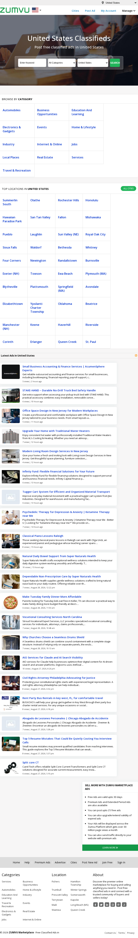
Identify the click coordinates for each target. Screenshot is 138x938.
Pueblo (7, 234)
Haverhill (64, 325)
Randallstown (67, 260)
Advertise (60, 862)
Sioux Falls (10, 247)
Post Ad (90, 10)
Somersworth (78, 894)
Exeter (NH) (11, 274)
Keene (34, 325)
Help (27, 862)
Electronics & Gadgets (12, 129)
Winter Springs (79, 889)
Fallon (62, 217)
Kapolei (75, 899)
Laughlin (36, 234)
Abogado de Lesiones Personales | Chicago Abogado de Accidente (65, 718)
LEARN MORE (109, 847)
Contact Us (110, 932)
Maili (54, 904)
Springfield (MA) (65, 289)
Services (77, 157)
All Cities (128, 188)
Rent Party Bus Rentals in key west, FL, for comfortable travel (62, 698)
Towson (36, 274)
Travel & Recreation (17, 170)
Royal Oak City (96, 234)
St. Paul (91, 342)
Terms (121, 932)
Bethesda (65, 247)
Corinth (8, 342)
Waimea (56, 909)
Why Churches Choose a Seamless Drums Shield (53, 637)
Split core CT (31, 762)
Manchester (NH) (11, 327)
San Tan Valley (40, 217)
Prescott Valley (60, 894)
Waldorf (36, 247)
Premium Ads (42, 862)
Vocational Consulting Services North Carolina (52, 617)
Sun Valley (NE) (68, 234)
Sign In (121, 862)
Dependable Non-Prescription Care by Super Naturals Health (61, 576)
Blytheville (10, 287)
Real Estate (45, 157)
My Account (108, 10)
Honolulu (92, 200)
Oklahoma (65, 304)
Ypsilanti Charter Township (37, 308)
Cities (75, 10)
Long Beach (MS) (79, 904)
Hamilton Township (76, 883)
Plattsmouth (39, 287)
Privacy (130, 932)
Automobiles (11, 110)
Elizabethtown (13, 304)
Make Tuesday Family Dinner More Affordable (51, 596)
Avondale (92, 287)
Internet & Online (49, 144)
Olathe (35, 200)
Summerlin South (10, 202)
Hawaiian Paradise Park (12, 219)
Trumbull (56, 889)
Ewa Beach (65, 274)
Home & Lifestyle (84, 127)
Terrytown (57, 899)
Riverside (92, 325)
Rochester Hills (68, 200)
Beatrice (91, 304)
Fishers (56, 881)
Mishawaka (93, 217)
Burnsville (92, 260)
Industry (9, 144)
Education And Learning (82, 112)
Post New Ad (89, 862)
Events (42, 127)
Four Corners (12, 260)
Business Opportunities (47, 112)
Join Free (107, 862)
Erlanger (36, 342)
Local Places (11, 157)
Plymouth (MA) (96, 274)
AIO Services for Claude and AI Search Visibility (52, 657)
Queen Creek (67, 342)
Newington (38, 260)
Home (16, 862)
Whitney (91, 247)
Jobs (74, 144)
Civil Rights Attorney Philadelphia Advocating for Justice (58, 677)
